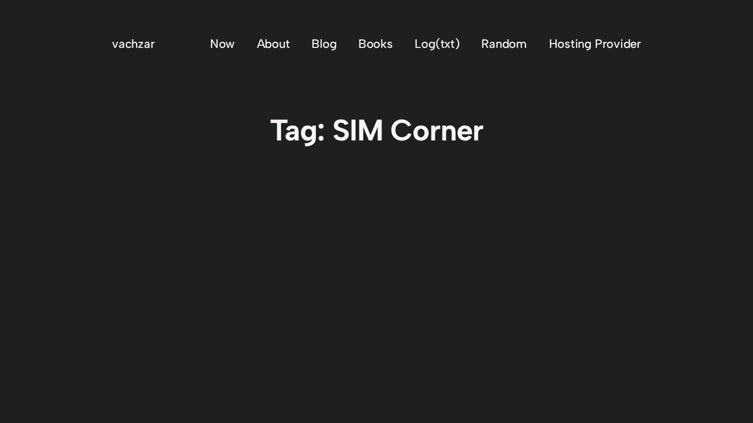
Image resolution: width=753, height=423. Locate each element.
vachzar (133, 43)
